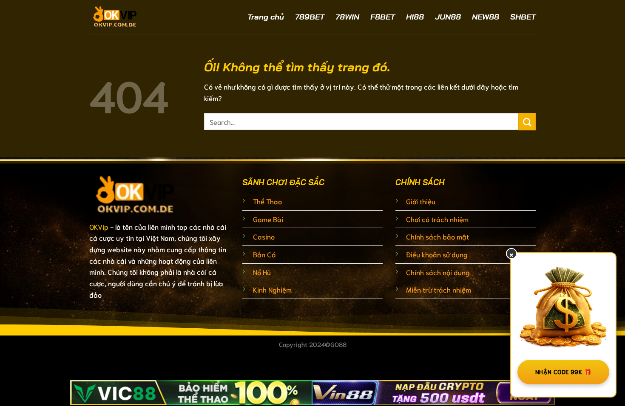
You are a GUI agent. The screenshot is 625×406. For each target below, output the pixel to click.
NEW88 (485, 17)
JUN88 (448, 17)
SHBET (523, 17)
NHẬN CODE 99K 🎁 (563, 371)
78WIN (347, 17)
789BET (309, 17)
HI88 (415, 17)
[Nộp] (527, 121)
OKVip (98, 226)
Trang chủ (265, 17)
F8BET (382, 17)
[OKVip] (138, 17)
